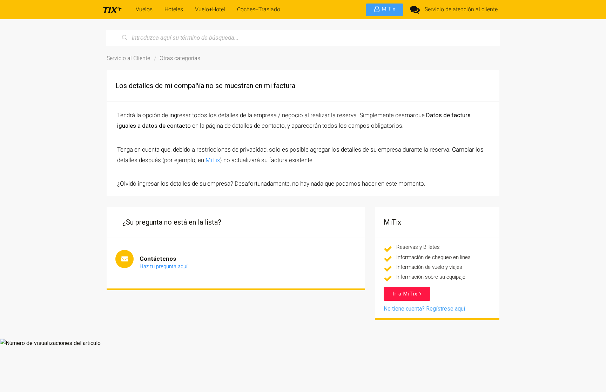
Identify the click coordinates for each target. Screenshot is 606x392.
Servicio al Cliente (128, 58)
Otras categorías (180, 58)
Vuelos (144, 9)
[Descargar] (290, 103)
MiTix (213, 160)
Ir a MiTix (405, 294)
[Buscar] (125, 38)
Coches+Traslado (258, 9)
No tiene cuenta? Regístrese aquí (424, 308)
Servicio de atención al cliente (461, 9)
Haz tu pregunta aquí (163, 266)
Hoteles (173, 9)
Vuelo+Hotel (210, 9)
